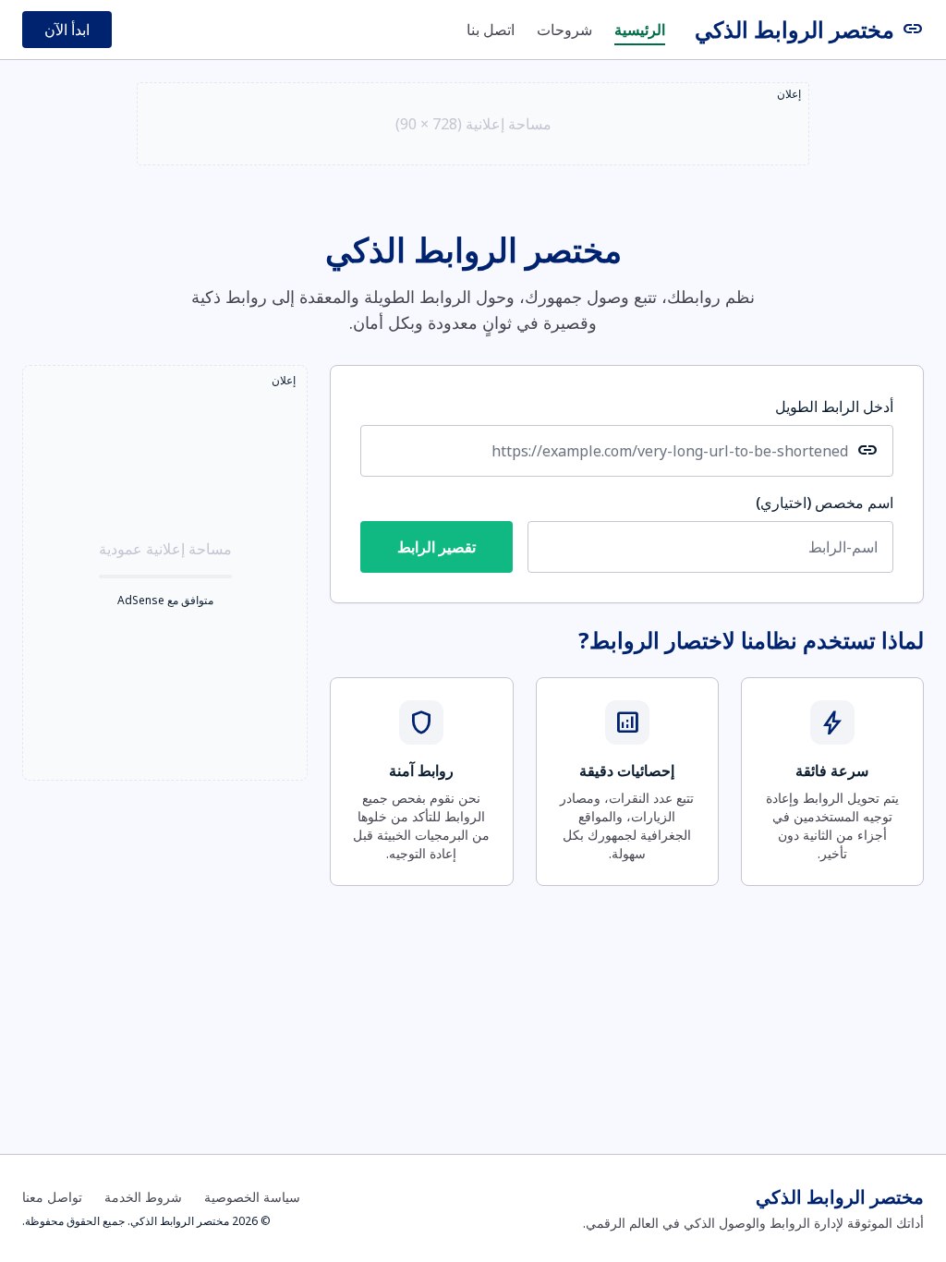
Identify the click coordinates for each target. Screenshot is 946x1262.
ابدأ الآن (67, 29)
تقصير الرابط (436, 547)
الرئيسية (639, 29)
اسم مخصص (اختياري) (824, 502)
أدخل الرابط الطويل (834, 406)
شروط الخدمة (143, 1197)
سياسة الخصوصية (252, 1197)
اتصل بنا (491, 29)
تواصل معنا (52, 1197)
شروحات (564, 29)
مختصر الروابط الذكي (809, 29)
